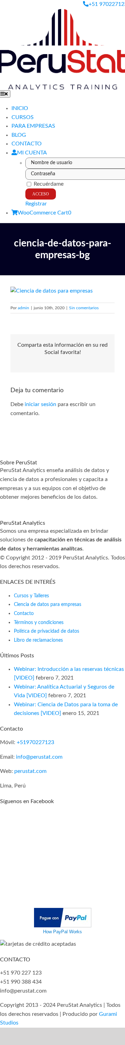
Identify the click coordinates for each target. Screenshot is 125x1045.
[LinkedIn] (35, 506)
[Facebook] (2, 506)
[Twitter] (14, 506)
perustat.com (30, 771)
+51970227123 (35, 742)
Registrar (36, 204)
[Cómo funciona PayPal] (62, 912)
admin (23, 308)
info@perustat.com (39, 757)
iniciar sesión (41, 404)
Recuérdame (48, 184)
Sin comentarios (84, 308)
